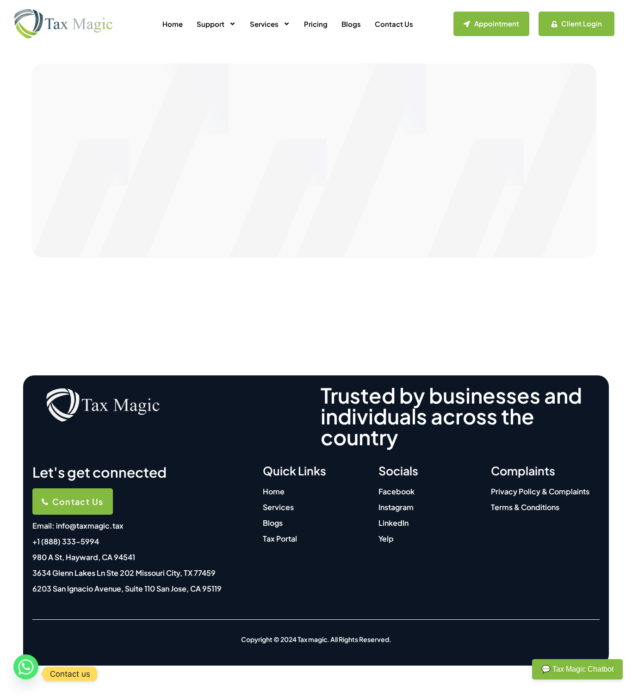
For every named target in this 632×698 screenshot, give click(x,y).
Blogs (351, 23)
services (264, 23)
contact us (394, 23)
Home (172, 23)
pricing (316, 23)
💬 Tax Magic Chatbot (577, 669)
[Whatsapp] (25, 673)
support (210, 23)
